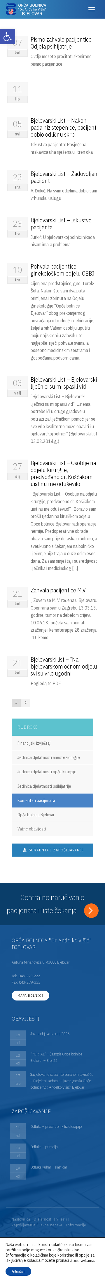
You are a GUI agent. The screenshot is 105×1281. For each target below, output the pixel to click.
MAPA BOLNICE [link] (30, 995)
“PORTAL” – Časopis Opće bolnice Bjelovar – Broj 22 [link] (56, 1057)
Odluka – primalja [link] (44, 1146)
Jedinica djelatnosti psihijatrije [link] (44, 786)
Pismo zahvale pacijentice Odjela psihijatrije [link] (61, 42)
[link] (7, 36)
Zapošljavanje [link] (23, 1225)
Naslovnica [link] (21, 1219)
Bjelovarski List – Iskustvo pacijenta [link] (61, 223)
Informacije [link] (76, 1225)
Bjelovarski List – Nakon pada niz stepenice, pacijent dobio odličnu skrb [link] (64, 127)
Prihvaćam (18, 1271)
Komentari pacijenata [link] (36, 800)
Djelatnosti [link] (43, 1219)
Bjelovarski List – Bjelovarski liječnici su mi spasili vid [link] (64, 383)
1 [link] (16, 703)
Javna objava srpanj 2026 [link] (49, 1033)
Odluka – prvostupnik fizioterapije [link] (56, 1126)
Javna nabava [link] (50, 1225)
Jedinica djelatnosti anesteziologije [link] (49, 757)
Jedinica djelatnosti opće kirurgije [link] (47, 771)
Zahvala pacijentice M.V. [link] (59, 590)
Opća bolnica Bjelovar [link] (36, 814)
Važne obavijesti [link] (32, 829)
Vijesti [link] (61, 1219)
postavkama (83, 1260)
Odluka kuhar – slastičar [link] (48, 1167)
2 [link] (26, 703)
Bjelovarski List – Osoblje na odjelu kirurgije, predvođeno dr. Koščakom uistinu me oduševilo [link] (63, 473)
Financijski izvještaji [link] (34, 743)
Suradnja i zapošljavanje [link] (56, 850)
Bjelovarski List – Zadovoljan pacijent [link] (64, 177)
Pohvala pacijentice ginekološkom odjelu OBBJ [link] (62, 269)
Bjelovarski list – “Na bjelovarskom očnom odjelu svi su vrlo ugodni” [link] (64, 666)
